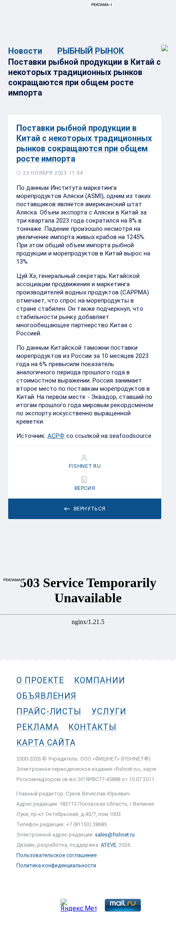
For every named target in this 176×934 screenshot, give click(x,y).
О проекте (40, 680)
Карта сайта (46, 742)
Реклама (37, 726)
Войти (159, 43)
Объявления (46, 695)
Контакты (92, 726)
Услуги (108, 711)
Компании (99, 680)
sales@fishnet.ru (115, 834)
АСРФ (56, 436)
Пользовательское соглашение (56, 855)
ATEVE (108, 845)
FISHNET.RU (85, 466)
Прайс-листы (48, 711)
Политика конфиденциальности (56, 865)
